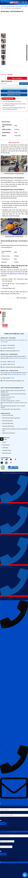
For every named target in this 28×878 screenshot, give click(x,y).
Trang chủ (3, 6)
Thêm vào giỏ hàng (17, 78)
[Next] (5, 320)
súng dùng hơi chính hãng (14, 271)
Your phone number (4, 812)
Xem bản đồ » (18, 101)
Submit (3, 823)
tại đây (17, 293)
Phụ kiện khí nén (10, 6)
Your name (2, 807)
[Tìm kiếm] (23, 2)
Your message (3, 844)
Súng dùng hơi (19, 6)
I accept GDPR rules (4, 818)
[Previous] (1, 320)
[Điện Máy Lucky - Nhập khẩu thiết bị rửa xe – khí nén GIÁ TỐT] (14, 2)
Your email (2, 839)
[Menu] (2, 2)
